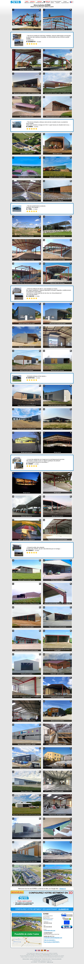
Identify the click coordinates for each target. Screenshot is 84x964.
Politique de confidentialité (56, 959)
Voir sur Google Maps (47, 919)
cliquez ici (62, 888)
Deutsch (44, 950)
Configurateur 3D (39, 2)
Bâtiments (27, 2)
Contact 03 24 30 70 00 (65, 2)
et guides (47, 2)
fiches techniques (46, 954)
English (39, 950)
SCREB (15, 2)
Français (36, 950)
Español (41, 950)
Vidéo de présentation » (50, 940)
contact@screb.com (49, 930)
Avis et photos (52, 2)
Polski (47, 950)
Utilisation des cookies (46, 959)
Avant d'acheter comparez (58, 2)
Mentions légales (26, 959)
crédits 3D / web (50, 962)
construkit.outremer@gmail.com (53, 938)
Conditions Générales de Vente (35, 959)
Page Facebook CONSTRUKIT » (52, 942)
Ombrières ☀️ (32, 2)
